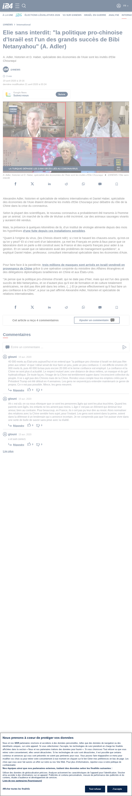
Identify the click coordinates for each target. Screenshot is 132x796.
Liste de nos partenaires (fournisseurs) (22, 781)
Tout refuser (95, 789)
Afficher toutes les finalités (16, 789)
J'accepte (117, 789)
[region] (66, 764)
